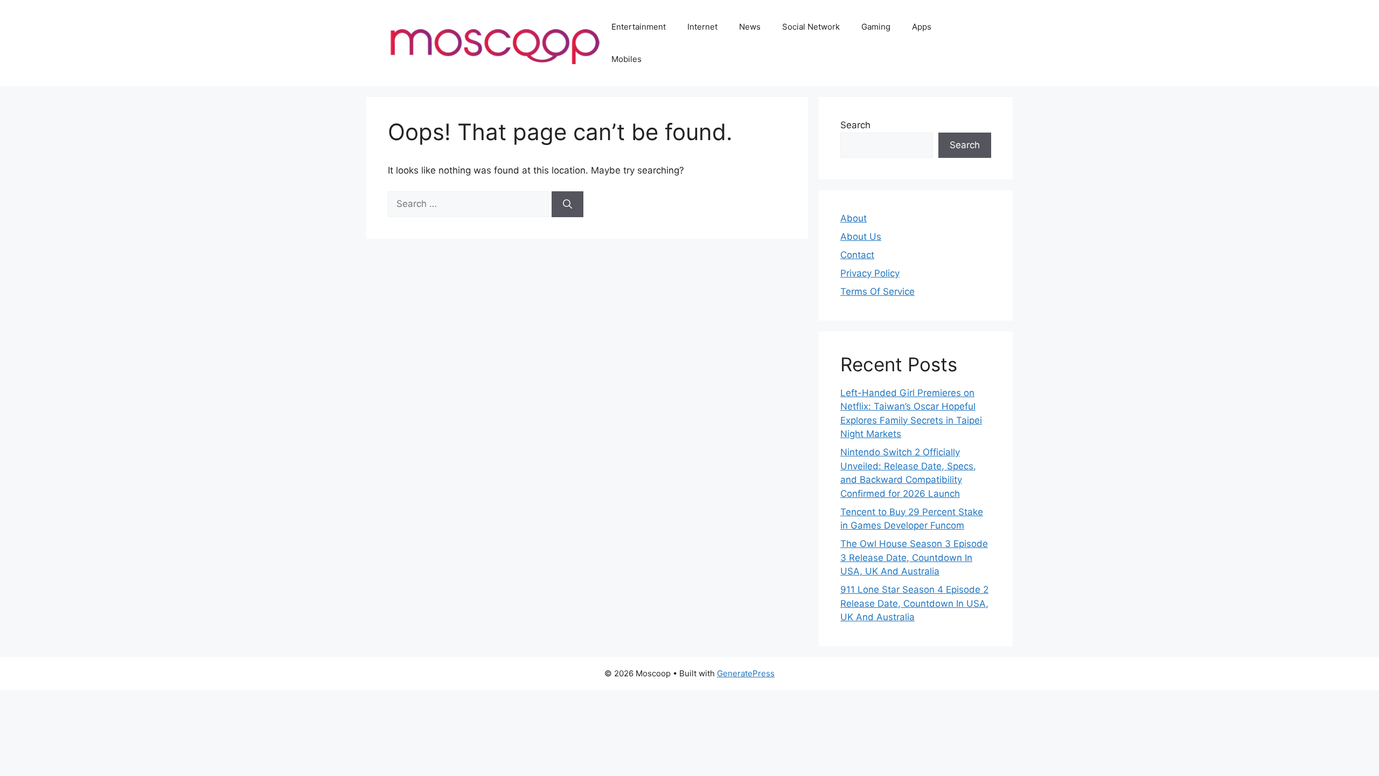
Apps (921, 27)
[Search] (567, 204)
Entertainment (638, 27)
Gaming (875, 27)
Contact (857, 255)
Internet (702, 27)
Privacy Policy (870, 273)
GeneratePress (746, 673)
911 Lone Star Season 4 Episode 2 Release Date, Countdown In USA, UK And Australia (914, 603)
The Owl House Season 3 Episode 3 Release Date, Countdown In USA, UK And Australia (914, 557)
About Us (860, 236)
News (750, 27)
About (853, 218)
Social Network (811, 27)
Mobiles (626, 59)
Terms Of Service (877, 291)
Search (855, 125)
